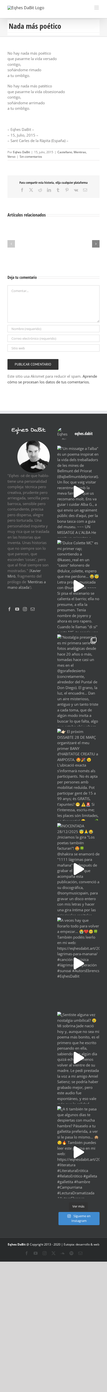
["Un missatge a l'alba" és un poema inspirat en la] (78, 492)
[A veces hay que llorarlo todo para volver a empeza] (78, 963)
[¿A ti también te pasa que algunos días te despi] (78, 1152)
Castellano (64, 152)
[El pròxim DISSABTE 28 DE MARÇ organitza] (78, 775)
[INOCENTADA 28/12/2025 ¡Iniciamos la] (78, 869)
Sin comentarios (31, 156)
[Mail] (33, 609)
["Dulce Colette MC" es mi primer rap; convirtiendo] (78, 586)
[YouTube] (17, 609)
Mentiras (80, 152)
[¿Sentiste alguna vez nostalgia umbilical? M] (78, 1058)
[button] (11, 244)
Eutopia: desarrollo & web (81, 1244)
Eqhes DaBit (21, 152)
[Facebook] (9, 609)
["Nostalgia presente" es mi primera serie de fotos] (78, 680)
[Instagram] (25, 609)
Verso (11, 156)
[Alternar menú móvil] (97, 7)
